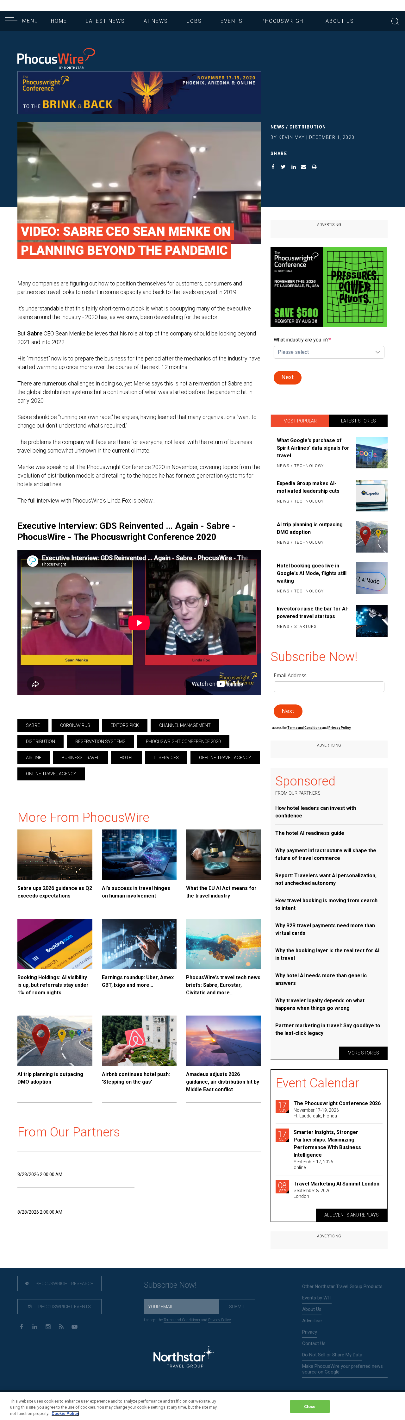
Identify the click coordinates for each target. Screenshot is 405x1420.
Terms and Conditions (304, 727)
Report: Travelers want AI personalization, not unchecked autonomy (326, 879)
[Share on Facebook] (273, 167)
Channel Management (185, 725)
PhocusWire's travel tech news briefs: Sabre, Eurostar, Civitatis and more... (223, 985)
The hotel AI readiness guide (309, 833)
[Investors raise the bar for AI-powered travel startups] (371, 621)
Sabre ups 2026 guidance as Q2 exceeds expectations (54, 892)
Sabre (34, 333)
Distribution (308, 126)
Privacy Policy (219, 1320)
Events (232, 21)
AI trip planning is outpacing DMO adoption (50, 1078)
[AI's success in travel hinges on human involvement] (139, 854)
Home (59, 21)
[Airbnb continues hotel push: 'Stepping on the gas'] (139, 1041)
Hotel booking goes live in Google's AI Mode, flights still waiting (311, 573)
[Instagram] (48, 1326)
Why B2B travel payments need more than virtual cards (325, 929)
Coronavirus (75, 725)
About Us (340, 21)
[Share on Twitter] (283, 167)
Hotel (127, 757)
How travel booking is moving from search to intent (326, 904)
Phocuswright (284, 21)
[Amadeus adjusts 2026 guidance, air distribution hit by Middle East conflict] (223, 1041)
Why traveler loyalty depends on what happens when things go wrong (319, 1004)
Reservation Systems (100, 741)
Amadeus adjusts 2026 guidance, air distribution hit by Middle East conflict (222, 1081)
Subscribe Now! (170, 1285)
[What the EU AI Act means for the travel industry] (223, 854)
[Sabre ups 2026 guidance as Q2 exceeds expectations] (54, 854)
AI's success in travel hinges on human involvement (136, 892)
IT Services (166, 757)
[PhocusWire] (56, 59)
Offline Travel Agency (225, 757)
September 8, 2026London (312, 1193)
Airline (33, 757)
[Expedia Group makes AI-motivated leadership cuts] (371, 495)
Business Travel (80, 757)
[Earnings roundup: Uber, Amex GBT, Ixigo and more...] (139, 944)
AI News (156, 21)
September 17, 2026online (313, 1164)
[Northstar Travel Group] (183, 1357)
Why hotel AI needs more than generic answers (321, 979)
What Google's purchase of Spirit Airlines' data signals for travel (313, 448)
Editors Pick (124, 725)
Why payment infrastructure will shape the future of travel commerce (325, 854)
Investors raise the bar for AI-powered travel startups (313, 612)
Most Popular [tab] (300, 420)
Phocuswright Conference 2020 (183, 741)
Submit (237, 1306)
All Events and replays (351, 1214)
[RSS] (61, 1326)
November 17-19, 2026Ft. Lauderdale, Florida (316, 1113)
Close (310, 1406)
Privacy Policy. (339, 727)
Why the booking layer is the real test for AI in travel (327, 954)
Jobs (194, 21)
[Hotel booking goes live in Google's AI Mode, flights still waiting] (371, 579)
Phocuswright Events (64, 1306)
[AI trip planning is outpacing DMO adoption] (54, 1041)
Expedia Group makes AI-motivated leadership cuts (308, 487)
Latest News (105, 21)
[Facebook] (21, 1326)
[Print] (314, 167)
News (278, 126)
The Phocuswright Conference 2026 (337, 1103)
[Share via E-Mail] (304, 167)
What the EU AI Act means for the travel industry (221, 892)
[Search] (395, 20)
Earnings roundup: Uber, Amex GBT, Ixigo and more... (138, 981)
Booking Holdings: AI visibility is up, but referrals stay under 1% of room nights (53, 985)
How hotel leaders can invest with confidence (315, 812)
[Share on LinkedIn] (293, 167)
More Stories (363, 1052)
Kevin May (291, 137)
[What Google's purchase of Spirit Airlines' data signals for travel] (371, 453)
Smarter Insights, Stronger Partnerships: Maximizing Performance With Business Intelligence (327, 1143)
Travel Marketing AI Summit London (336, 1184)
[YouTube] (74, 1326)
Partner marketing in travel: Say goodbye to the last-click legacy (327, 1029)
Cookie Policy (65, 1413)
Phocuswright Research (64, 1283)
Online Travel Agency (51, 773)
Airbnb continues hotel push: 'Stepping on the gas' (136, 1078)
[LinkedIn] (35, 1326)
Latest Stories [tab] (358, 420)
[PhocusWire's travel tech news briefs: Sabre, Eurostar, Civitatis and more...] (223, 944)
